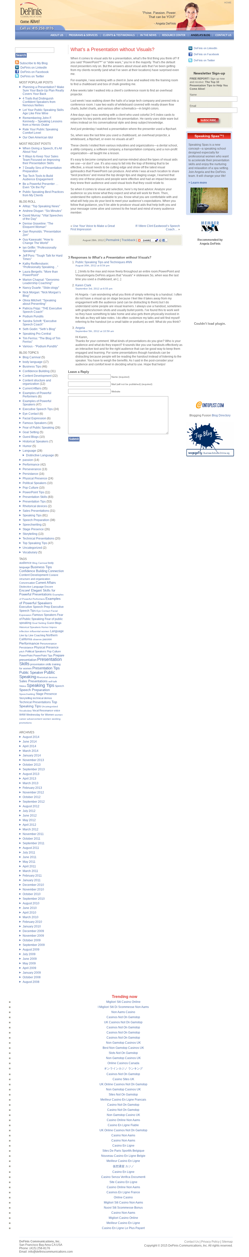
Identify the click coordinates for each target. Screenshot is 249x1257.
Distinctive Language (40, 455)
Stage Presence (33, 529)
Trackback (128, 240)
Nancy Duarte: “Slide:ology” (41, 287)
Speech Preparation (36, 520)
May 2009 (29, 963)
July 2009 (29, 954)
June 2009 (30, 959)
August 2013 (31, 774)
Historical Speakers (35, 441)
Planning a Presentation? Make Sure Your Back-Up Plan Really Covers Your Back (43, 90)
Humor (27, 446)
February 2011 (32, 875)
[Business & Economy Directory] (210, 407)
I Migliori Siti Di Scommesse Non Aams (123, 1007)
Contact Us (191, 1241)
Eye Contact (31, 413)
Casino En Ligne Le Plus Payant (123, 1228)
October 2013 (32, 764)
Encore (48, 586)
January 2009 (32, 972)
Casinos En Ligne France (123, 1192)
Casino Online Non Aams (123, 1120)
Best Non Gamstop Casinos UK (123, 1048)
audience (25, 563)
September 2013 (34, 769)
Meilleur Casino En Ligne (123, 1161)
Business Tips (32, 366)
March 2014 (30, 751)
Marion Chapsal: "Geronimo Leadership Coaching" (41, 281)
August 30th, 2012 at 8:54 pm (92, 265)
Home (227, 2)
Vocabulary (30, 552)
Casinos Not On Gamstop (123, 1017)
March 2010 (30, 917)
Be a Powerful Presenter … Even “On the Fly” (40, 185)
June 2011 (29, 857)
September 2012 (34, 801)
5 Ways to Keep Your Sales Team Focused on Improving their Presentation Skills (41, 160)
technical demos (42, 698)
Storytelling (30, 534)
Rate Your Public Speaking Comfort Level (40, 131)
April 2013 (29, 778)
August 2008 (31, 982)
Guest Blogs (31, 437)
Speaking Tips (32, 515)
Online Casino (123, 1197)
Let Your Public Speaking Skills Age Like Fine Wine (43, 111)
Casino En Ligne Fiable (123, 1125)
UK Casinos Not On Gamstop (123, 1022)
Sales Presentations (36, 510)
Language (29, 450)
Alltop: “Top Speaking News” (41, 206)
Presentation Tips (34, 501)
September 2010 (34, 898)
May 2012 (29, 820)
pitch (22, 651)
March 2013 (30, 783)
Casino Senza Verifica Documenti (123, 1177)
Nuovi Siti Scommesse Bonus (123, 1207)
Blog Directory (221, 415)
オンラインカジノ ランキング (123, 1068)
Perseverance (32, 469)
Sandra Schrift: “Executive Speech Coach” (40, 322)
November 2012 (33, 792)
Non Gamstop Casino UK (123, 1115)
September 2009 (34, 945)
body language (33, 362)
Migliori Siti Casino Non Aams (123, 1202)
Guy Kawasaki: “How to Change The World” (38, 241)
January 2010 (32, 926)
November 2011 (33, 834)
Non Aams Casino (123, 1012)
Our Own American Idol (38, 137)
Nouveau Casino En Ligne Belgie (123, 1156)
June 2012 (30, 815)
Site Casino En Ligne (123, 1182)
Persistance (30, 474)
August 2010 (31, 903)
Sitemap (227, 1241)
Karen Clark (83, 285)
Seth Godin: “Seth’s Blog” (39, 329)
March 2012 (30, 829)
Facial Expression (34, 418)
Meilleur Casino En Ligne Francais (123, 1099)
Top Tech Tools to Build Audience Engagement (38, 177)
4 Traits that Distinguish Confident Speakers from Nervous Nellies (39, 102)
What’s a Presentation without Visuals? (112, 49)
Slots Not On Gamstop (123, 1053)
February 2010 (32, 922)
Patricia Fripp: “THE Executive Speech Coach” (42, 310)
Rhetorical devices (35, 506)
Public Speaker (31, 672)
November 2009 (33, 935)
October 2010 (32, 894)
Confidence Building (36, 371)
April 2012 (29, 824)
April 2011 (29, 866)
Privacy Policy (210, 1241)
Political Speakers (34, 483)
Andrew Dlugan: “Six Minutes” (42, 211)
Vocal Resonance (42, 710)
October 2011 (31, 838)
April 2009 (29, 968)
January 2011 (32, 880)
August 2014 (31, 737)
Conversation (27, 582)
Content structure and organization (37, 382)
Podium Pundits (33, 316)
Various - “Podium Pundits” (40, 346)
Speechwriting (32, 524)
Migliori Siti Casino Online (123, 1002)
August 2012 (31, 806)
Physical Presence (35, 478)
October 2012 (32, 797)
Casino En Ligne (123, 1145)
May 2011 (29, 861)
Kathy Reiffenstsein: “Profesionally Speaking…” (40, 265)
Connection (56, 571)
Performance (31, 464)
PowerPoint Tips (33, 492)
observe (37, 639)
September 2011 (33, 843)
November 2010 (33, 889)
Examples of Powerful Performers (37, 394)
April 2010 (29, 912)
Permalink (112, 240)
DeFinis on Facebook (34, 72)
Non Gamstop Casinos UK (123, 1042)
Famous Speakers (35, 423)
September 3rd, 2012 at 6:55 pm (93, 288)
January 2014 (32, 755)
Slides (22, 686)
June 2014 (30, 741)
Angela (80, 328)
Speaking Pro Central (37, 333)
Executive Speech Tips (38, 409)
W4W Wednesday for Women (36, 714)
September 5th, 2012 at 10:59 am (94, 331)
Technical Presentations (38, 538)
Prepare (58, 655)
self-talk (52, 681)
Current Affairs (32, 388)
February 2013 (32, 788)
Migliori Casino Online (123, 1218)
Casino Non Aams (123, 1135)
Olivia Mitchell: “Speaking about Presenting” (39, 302)
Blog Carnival (32, 357)
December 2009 (33, 931)
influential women (39, 631)
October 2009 (32, 940)
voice (57, 710)
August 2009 (31, 949)
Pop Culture (30, 487)
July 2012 (29, 811)
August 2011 (31, 848)
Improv (53, 627)
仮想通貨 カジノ (123, 1166)
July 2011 (29, 852)
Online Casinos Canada (123, 1063)
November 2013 (33, 760)
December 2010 (33, 885)
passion (28, 460)
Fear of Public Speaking (38, 427)
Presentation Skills (35, 497)
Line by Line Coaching (32, 635)
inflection (24, 631)
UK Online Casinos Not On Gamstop (123, 1084)
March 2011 (30, 871)
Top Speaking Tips (35, 543)
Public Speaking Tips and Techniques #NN (103, 262)
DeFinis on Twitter (32, 76)
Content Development (37, 375)
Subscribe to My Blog (34, 63)
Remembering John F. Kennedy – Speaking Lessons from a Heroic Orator (42, 121)
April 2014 (29, 746)
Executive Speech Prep (34, 607)
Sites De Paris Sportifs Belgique (123, 1150)
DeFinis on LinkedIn (33, 67)
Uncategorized (32, 547)
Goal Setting (31, 432)
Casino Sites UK (123, 1079)
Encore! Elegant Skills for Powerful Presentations (37, 592)
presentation (27, 660)
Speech (59, 685)
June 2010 (30, 908)
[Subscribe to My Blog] (17, 63)
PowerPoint (26, 655)
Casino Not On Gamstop (123, 1104)
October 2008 (32, 977)
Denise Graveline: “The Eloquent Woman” (38, 225)
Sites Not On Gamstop (123, 1094)
